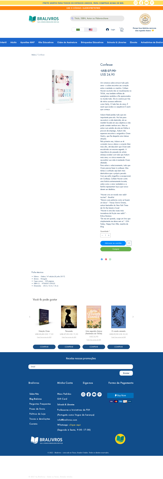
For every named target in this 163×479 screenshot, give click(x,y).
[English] (90, 30)
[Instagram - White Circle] (136, 3)
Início (34, 55)
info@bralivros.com (67, 420)
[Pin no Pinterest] (106, 259)
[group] (81, 327)
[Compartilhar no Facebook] (101, 259)
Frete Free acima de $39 (110, 78)
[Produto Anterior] (29, 316)
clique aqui (75, 425)
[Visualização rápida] (44, 317)
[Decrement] (102, 235)
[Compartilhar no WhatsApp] (110, 259)
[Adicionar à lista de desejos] (129, 243)
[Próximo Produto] (133, 316)
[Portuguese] (78, 30)
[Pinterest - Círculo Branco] (152, 3)
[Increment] (108, 235)
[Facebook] (141, 3)
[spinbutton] (105, 235)
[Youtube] (146, 3)
